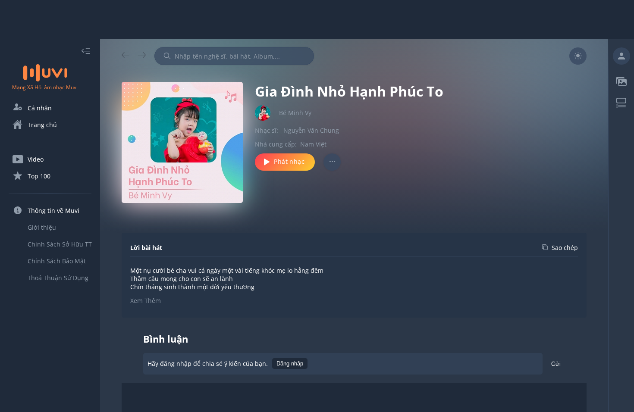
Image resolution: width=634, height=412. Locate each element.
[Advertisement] (317, 19)
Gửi (556, 364)
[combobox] (234, 56)
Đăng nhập (289, 363)
